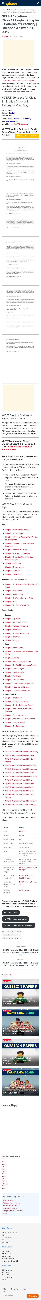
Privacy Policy (26, 1289)
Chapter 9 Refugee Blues (14, 679)
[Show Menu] (3, 3)
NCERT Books (6, 1256)
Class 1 (4, 1162)
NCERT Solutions (25, 890)
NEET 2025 (5, 1272)
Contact (4, 1291)
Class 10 (4, 1183)
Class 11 (22, 831)
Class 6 (4, 1174)
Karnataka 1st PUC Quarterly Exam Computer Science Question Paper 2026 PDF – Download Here (19, 1090)
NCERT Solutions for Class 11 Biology (19, 755)
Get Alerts (34, 1296)
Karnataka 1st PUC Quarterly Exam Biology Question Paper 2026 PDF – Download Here (17, 1060)
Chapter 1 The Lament (13, 698)
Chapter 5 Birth (10, 601)
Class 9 (4, 1181)
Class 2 (4, 1164)
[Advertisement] (18, 53)
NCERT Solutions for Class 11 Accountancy (21, 751)
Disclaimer (5, 1289)
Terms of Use (15, 1289)
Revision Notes (7, 1237)
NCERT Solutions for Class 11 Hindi (18, 780)
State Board (5, 1242)
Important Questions (10, 1208)
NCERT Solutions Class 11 (12, 938)
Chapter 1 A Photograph (14, 533)
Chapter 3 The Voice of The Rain (17, 553)
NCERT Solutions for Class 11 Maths (19, 787)
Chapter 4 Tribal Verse (13, 629)
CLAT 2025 (5, 1275)
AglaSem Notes (8, 1200)
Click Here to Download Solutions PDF (17, 448)
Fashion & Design (7, 1277)
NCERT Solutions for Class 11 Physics (19, 791)
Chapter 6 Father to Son (14, 574)
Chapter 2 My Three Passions (16, 622)
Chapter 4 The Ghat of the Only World (19, 598)
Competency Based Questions (13, 1211)
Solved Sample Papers (9, 1233)
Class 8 (4, 1178)
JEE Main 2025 (7, 1270)
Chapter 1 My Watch (12, 618)
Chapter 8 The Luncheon (14, 726)
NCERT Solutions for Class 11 (15, 919)
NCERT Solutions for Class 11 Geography (21, 776)
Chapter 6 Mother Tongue (14, 668)
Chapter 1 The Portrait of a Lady (17, 529)
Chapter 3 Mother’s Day (14, 594)
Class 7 (4, 1176)
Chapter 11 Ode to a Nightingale (17, 687)
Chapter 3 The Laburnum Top (16, 549)
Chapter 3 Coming (12, 658)
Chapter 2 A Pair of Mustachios (16, 701)
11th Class (9, 10)
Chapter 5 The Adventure (14, 567)
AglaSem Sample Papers (11, 1203)
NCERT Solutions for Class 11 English (19, 80)
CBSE (3, 1240)
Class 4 (4, 1169)
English (18, 932)
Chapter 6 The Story (12, 637)
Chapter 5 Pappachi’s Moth (15, 715)
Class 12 (4, 1188)
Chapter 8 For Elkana (13, 676)
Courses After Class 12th (10, 1261)
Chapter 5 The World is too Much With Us (20, 665)
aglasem (11, 3)
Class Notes (6, 1251)
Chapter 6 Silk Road (12, 570)
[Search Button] (38, 3)
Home (3, 10)
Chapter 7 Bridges (12, 640)
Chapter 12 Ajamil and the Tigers (17, 690)
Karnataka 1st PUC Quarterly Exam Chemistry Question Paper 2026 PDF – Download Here (18, 1031)
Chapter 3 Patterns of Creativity (16, 626)
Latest (4, 1279)
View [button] (33, 136)
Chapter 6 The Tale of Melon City (17, 605)
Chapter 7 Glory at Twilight (15, 722)
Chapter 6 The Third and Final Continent (20, 719)
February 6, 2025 (18, 36)
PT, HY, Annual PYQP (10, 1205)
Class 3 (4, 1167)
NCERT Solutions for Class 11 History (19, 783)
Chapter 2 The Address (13, 590)
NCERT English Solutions (11, 935)
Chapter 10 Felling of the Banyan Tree (19, 683)
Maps (5, 1213)
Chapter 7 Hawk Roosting (14, 672)
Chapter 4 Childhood (13, 563)
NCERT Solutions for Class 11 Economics (21, 769)
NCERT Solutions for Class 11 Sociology (20, 804)
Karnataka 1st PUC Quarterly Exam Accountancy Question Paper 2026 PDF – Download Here (20, 1001)
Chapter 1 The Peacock (14, 647)
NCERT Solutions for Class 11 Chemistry (20, 765)
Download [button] (21, 136)
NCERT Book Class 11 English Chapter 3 (26, 877)
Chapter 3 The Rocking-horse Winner (19, 705)
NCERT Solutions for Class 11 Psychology (21, 801)
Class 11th (10, 932)
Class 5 (4, 1171)
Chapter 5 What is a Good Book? (17, 633)
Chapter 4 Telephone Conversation (18, 661)
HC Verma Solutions (8, 1258)
